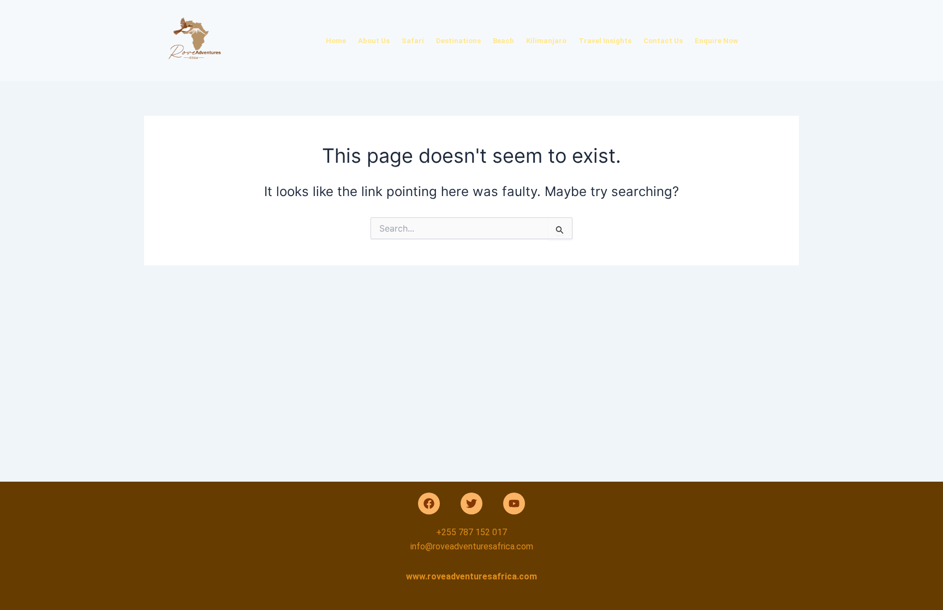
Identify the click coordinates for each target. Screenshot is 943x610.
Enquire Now (716, 41)
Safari (413, 41)
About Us (374, 41)
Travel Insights (604, 41)
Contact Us (663, 41)
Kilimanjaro (546, 41)
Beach (503, 41)
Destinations (458, 41)
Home (336, 41)
